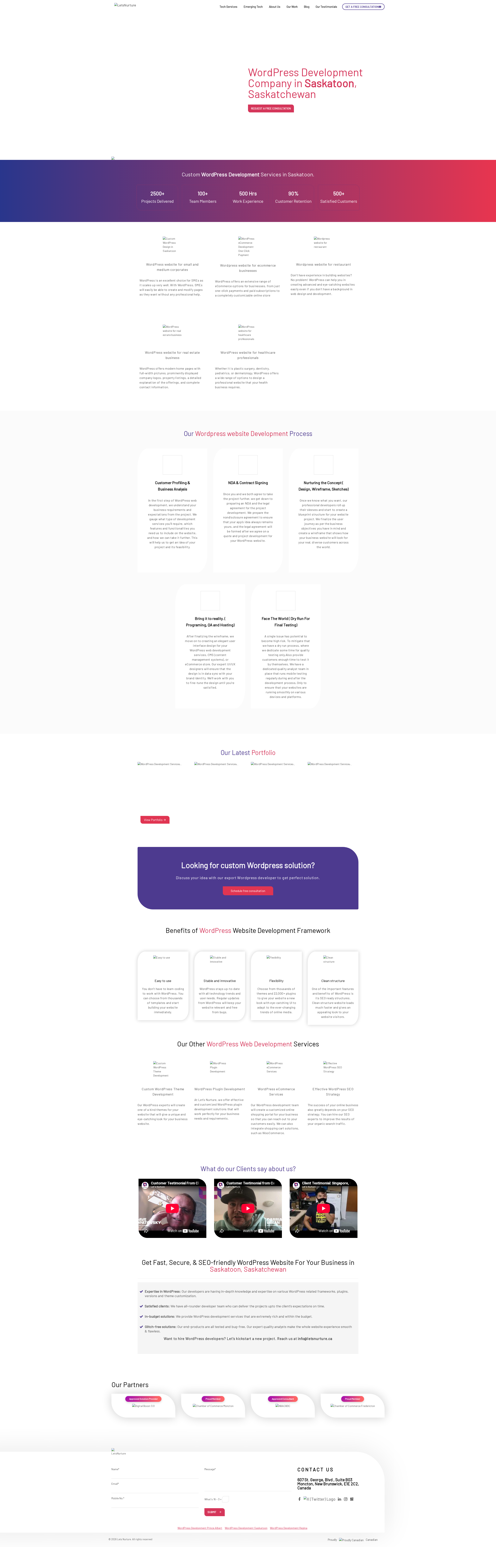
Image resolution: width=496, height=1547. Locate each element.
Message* (210, 1469)
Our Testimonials (326, 6)
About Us (274, 6)
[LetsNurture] (125, 7)
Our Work (292, 6)
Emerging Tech (253, 6)
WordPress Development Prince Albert (199, 1528)
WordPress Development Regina (288, 1528)
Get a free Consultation (362, 6)
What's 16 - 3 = (212, 1499)
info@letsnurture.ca (315, 1338)
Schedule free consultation (248, 891)
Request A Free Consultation (271, 108)
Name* (115, 1469)
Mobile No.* (117, 1498)
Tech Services (228, 6)
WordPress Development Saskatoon (246, 1528)
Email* (115, 1483)
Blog (306, 6)
